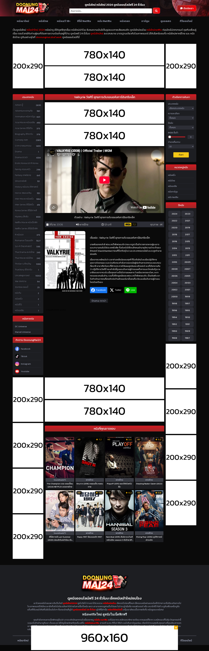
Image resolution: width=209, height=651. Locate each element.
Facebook (25, 348)
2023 (187, 213)
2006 (175, 276)
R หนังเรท (19, 234)
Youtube (25, 371)
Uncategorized (22, 275)
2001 (187, 289)
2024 (174, 213)
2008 (60, 224)
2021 (187, 220)
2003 (187, 282)
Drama (18, 151)
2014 (174, 248)
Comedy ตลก (21, 140)
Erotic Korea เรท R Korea (26, 163)
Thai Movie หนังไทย (24, 258)
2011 (187, 255)
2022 (174, 220)
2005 (187, 276)
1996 (174, 310)
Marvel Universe (23, 332)
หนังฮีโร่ (18, 304)
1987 (187, 338)
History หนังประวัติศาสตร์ (26, 186)
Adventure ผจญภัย (24, 110)
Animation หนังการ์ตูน (25, 116)
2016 (174, 241)
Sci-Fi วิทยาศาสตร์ (23, 246)
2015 (187, 241)
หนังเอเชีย (19, 310)
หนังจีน (18, 293)
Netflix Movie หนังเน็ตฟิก (26, 222)
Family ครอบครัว (22, 169)
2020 (174, 227)
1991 (187, 324)
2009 (188, 262)
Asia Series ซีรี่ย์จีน (24, 128)
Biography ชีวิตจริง (24, 134)
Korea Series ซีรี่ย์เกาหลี (26, 210)
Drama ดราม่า (21, 157)
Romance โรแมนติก (24, 240)
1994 (174, 317)
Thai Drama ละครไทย (24, 252)
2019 (187, 227)
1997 (187, 303)
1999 (187, 296)
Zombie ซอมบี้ (21, 287)
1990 (174, 331)
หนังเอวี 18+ (64, 21)
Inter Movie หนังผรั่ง (24, 198)
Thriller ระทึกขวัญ (23, 263)
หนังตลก (125, 21)
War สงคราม (20, 281)
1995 (187, 310)
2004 (174, 282)
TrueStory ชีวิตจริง (23, 269)
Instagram (26, 364)
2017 (187, 234)
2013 (187, 248)
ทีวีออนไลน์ (186, 21)
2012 (174, 255)
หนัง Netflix (104, 21)
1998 (174, 303)
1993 (187, 317)
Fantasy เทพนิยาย (23, 175)
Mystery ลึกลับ (21, 216)
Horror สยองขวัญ (23, 193)
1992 (174, 324)
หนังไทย (43, 21)
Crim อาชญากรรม (23, 145)
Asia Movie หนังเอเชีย (25, 122)
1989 (187, 331)
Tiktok (24, 356)
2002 (174, 289)
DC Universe (21, 326)
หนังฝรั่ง (18, 298)
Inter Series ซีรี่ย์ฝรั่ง (24, 204)
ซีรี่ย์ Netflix (84, 21)
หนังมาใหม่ (23, 21)
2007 (187, 269)
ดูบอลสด (165, 21)
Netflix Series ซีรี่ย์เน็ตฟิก (26, 228)
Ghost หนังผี (20, 181)
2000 (174, 296)
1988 (174, 338)
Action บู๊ (19, 105)
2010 (174, 262)
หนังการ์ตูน (173, 191)
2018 (174, 234)
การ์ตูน (145, 21)
